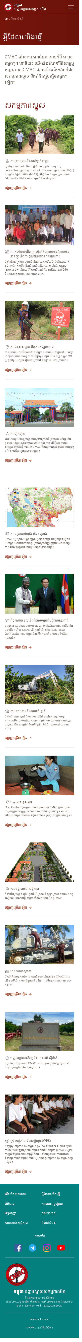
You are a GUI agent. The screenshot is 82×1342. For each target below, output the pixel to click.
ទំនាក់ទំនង (49, 1223)
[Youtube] (61, 1248)
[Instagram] (47, 1248)
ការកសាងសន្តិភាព (16, 1223)
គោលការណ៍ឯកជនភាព (39, 1319)
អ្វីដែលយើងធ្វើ (51, 1194)
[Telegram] (32, 1248)
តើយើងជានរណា (15, 1194)
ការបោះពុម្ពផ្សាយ (52, 1204)
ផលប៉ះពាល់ (49, 1213)
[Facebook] (18, 1248)
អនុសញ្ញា (10, 1213)
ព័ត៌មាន (10, 1204)
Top (5, 19)
